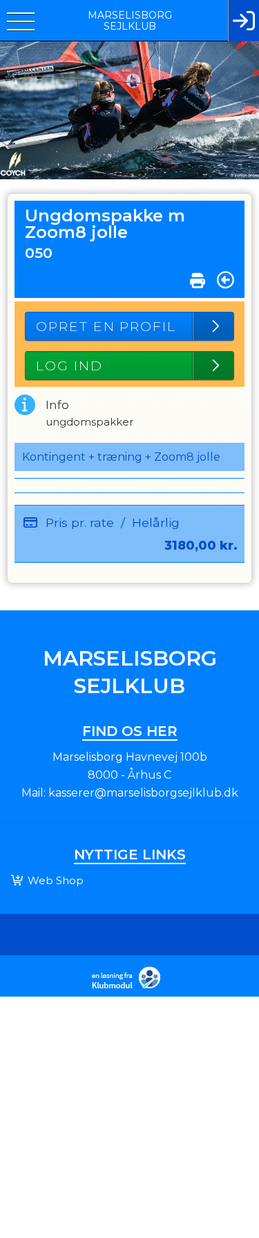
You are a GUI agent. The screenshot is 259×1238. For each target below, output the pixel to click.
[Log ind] (243, 20)
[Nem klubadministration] (129, 987)
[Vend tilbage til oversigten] (225, 280)
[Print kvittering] (197, 277)
